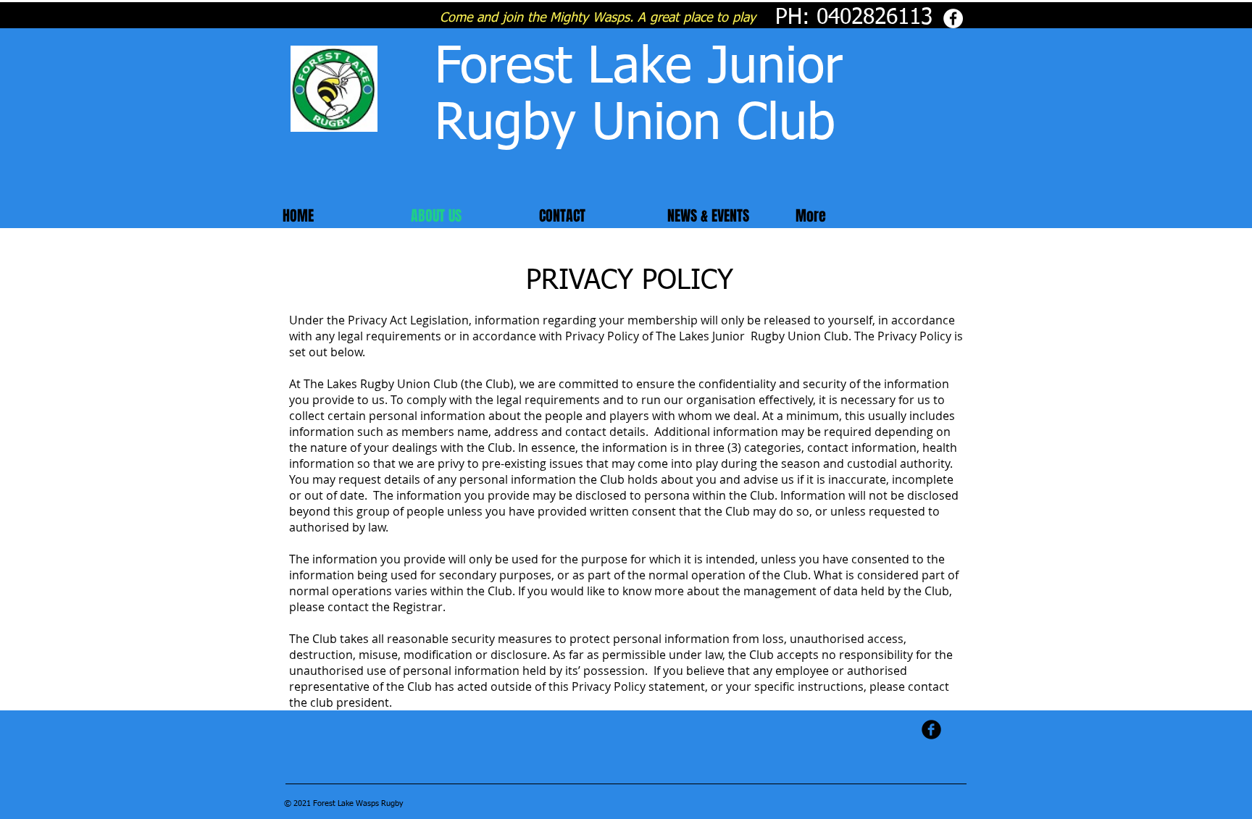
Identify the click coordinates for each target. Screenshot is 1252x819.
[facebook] (931, 729)
